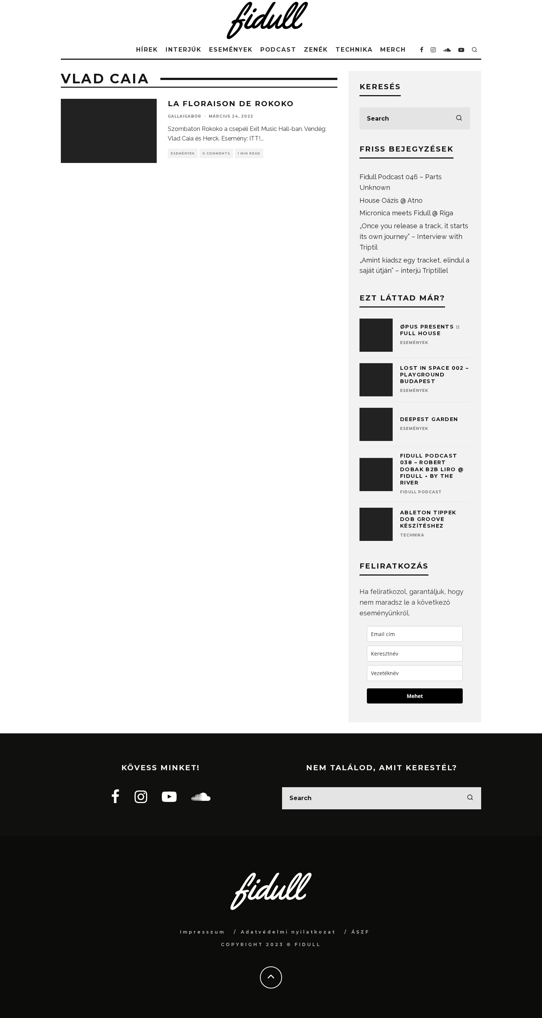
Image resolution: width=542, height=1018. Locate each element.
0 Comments (216, 153)
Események (231, 49)
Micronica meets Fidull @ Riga (406, 213)
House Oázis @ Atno (391, 200)
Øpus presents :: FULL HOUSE (430, 330)
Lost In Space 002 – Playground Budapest (434, 375)
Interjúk (184, 49)
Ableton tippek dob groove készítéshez (428, 519)
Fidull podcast (421, 492)
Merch (393, 49)
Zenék (316, 49)
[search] (459, 118)
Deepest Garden (429, 419)
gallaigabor (184, 116)
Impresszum (202, 932)
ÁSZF (360, 932)
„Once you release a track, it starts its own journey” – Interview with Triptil (413, 236)
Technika (354, 49)
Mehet (415, 695)
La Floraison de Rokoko (231, 103)
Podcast (278, 49)
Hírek (147, 49)
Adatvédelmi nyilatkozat (288, 932)
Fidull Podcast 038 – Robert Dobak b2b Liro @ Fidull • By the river (432, 469)
